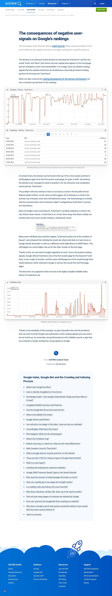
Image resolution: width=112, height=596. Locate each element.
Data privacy (13, 579)
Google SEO (38, 572)
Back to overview (33, 514)
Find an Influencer (40, 579)
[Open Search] (95, 3)
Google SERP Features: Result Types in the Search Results (51, 472)
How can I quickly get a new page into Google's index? (49, 482)
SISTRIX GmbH (14, 565)
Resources (52, 4)
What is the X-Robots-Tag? (37, 439)
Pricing (41, 4)
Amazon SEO (38, 576)
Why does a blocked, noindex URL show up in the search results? (54, 492)
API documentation (91, 576)
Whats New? (88, 572)
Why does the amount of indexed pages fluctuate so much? (52, 477)
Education (12, 576)
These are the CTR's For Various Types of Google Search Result (53, 458)
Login (102, 4)
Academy (60, 10)
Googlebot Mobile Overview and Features (44, 405)
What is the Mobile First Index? (39, 415)
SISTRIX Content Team (59, 360)
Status (86, 583)
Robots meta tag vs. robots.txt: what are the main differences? (53, 443)
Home (7, 15)
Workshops (51, 10)
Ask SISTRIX (31, 10)
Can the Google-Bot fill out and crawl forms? (45, 410)
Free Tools (20, 10)
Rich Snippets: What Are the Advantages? (44, 434)
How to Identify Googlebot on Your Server (44, 392)
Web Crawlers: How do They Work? (41, 448)
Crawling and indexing (27, 15)
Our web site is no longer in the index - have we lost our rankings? (54, 424)
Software (30, 4)
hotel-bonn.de (58, 46)
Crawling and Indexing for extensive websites (46, 467)
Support (65, 4)
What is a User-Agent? (36, 463)
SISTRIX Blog (9, 10)
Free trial (101, 10)
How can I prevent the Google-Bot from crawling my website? (52, 501)
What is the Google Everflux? (38, 387)
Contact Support (90, 579)
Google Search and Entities (38, 419)
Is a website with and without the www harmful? (47, 487)
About (10, 569)
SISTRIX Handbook (91, 569)
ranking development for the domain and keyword (65, 79)
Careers (15, 572)
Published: (50, 364)
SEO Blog (62, 579)
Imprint (11, 583)
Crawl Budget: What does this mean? (42, 429)
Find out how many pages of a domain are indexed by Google (52, 496)
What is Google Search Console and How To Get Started (50, 453)
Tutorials (41, 10)
